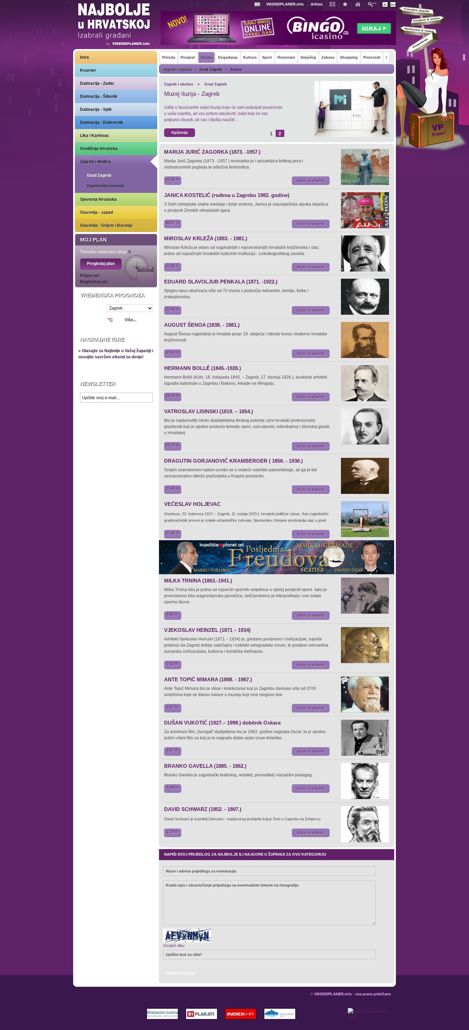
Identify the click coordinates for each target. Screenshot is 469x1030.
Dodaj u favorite (346, 4)
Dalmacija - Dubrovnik (101, 122)
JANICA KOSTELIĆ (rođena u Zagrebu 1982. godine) (226, 195)
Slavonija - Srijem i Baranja (106, 225)
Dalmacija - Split (96, 109)
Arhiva (316, 4)
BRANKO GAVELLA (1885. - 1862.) (205, 766)
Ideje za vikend (310, 180)
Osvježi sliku (173, 946)
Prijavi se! (90, 275)
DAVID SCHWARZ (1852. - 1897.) (202, 809)
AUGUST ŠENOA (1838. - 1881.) (202, 325)
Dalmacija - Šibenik (98, 96)
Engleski (258, 4)
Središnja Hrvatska (99, 148)
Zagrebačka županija (105, 186)
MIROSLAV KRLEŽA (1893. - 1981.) (205, 238)
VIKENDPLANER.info (285, 4)
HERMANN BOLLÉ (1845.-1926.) (202, 368)
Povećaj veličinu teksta (393, 4)
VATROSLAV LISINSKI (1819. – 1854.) (208, 411)
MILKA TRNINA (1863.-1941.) (198, 580)
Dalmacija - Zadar (97, 83)
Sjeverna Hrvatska (98, 199)
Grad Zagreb (99, 175)
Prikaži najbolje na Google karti (116, 447)
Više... (130, 319)
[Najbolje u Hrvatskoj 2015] (114, 25)
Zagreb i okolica (95, 161)
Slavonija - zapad (96, 212)
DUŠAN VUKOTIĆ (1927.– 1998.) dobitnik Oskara (222, 723)
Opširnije (179, 132)
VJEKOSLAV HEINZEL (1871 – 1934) (207, 630)
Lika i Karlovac (94, 135)
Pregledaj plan (101, 263)
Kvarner (88, 70)
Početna (359, 4)
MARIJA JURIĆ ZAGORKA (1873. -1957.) (212, 152)
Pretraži (374, 4)
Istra (84, 57)
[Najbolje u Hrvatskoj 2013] (369, 1019)
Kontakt (334, 4)
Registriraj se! (94, 281)
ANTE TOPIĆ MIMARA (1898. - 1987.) (208, 679)
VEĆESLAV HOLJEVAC (192, 504)
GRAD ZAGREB (185, 94)
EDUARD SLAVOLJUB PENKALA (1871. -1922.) (220, 282)
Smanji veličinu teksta (385, 4)
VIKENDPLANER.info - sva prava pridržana (352, 994)
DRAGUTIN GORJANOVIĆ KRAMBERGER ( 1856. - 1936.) (233, 461)
